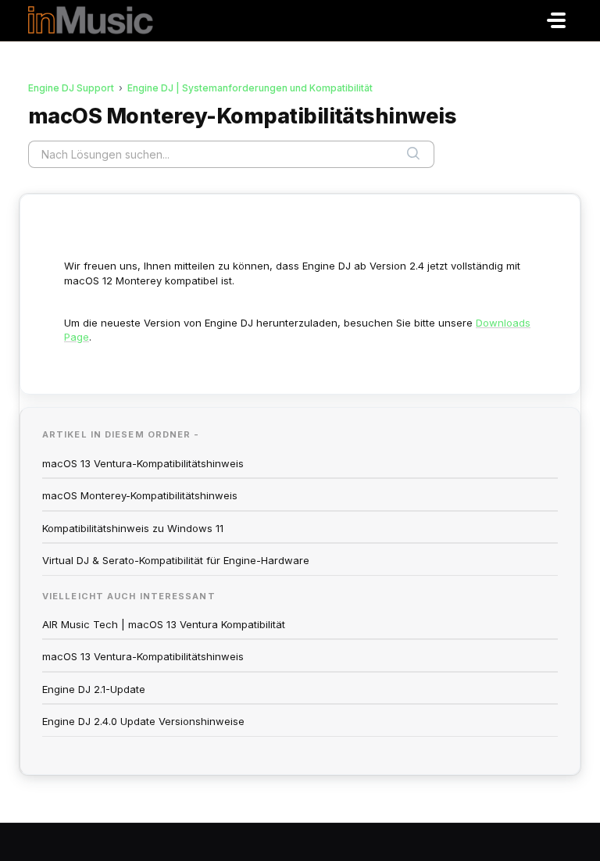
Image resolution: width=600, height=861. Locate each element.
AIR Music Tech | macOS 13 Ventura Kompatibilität (163, 624)
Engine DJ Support (71, 88)
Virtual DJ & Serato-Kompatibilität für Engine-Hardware (175, 560)
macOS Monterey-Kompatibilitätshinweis (140, 495)
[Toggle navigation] (556, 20)
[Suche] (413, 154)
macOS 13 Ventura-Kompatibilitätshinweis (143, 463)
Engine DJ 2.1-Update (93, 689)
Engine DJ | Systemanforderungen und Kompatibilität (250, 88)
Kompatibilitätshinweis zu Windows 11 (132, 528)
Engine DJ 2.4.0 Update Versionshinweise (143, 721)
